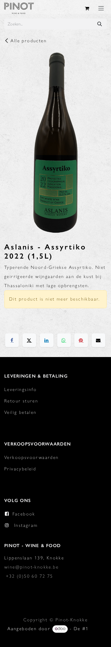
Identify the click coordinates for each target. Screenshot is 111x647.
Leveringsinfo (20, 389)
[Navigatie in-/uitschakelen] (101, 8)
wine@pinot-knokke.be (31, 567)
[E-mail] (98, 340)
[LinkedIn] (47, 340)
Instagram (26, 525)
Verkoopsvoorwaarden (31, 457)
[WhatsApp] (64, 340)
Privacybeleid (20, 468)
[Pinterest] (81, 340)
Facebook (24, 514)
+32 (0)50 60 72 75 (29, 576)
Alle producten (29, 40)
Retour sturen (21, 401)
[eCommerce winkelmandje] (87, 8)
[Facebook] (12, 340)
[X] (29, 340)
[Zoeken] (99, 24)
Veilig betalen (20, 412)
